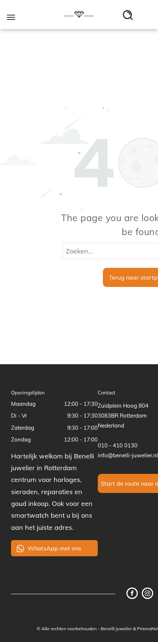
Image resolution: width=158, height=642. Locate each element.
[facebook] (132, 594)
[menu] (11, 17)
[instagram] (147, 594)
